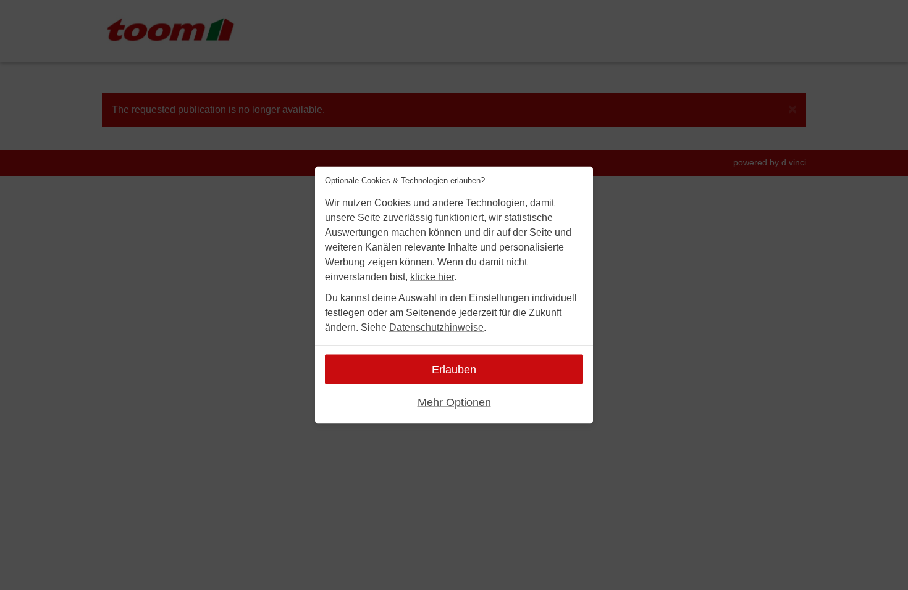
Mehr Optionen (454, 402)
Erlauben (454, 369)
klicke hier (432, 277)
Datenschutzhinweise (436, 327)
